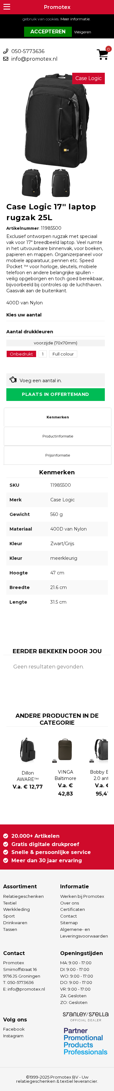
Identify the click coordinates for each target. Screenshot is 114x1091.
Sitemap (69, 922)
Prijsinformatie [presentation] (57, 455)
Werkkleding (16, 909)
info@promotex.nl (34, 59)
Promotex (57, 7)
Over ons (69, 902)
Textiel (9, 902)
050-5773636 (27, 51)
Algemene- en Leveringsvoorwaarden (84, 933)
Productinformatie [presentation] (57, 436)
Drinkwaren (15, 922)
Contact (68, 915)
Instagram (13, 1035)
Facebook (14, 1029)
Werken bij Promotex (82, 896)
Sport (9, 915)
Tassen (10, 929)
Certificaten (72, 909)
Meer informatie (75, 19)
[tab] (57, 417)
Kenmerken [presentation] (58, 417)
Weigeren (82, 32)
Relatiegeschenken (23, 896)
